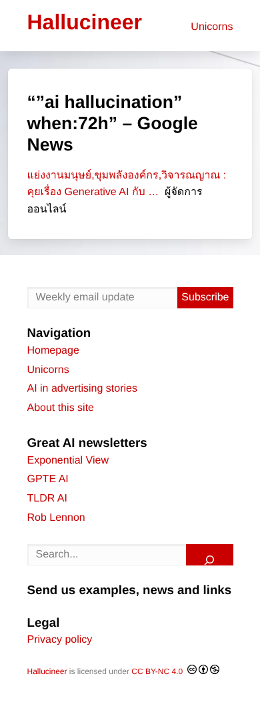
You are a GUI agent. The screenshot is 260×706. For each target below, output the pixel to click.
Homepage (53, 350)
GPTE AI (48, 479)
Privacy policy (60, 639)
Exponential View (68, 460)
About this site (61, 408)
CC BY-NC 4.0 (158, 671)
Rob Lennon (56, 518)
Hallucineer (47, 671)
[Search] (209, 554)
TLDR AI (47, 498)
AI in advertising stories (82, 388)
